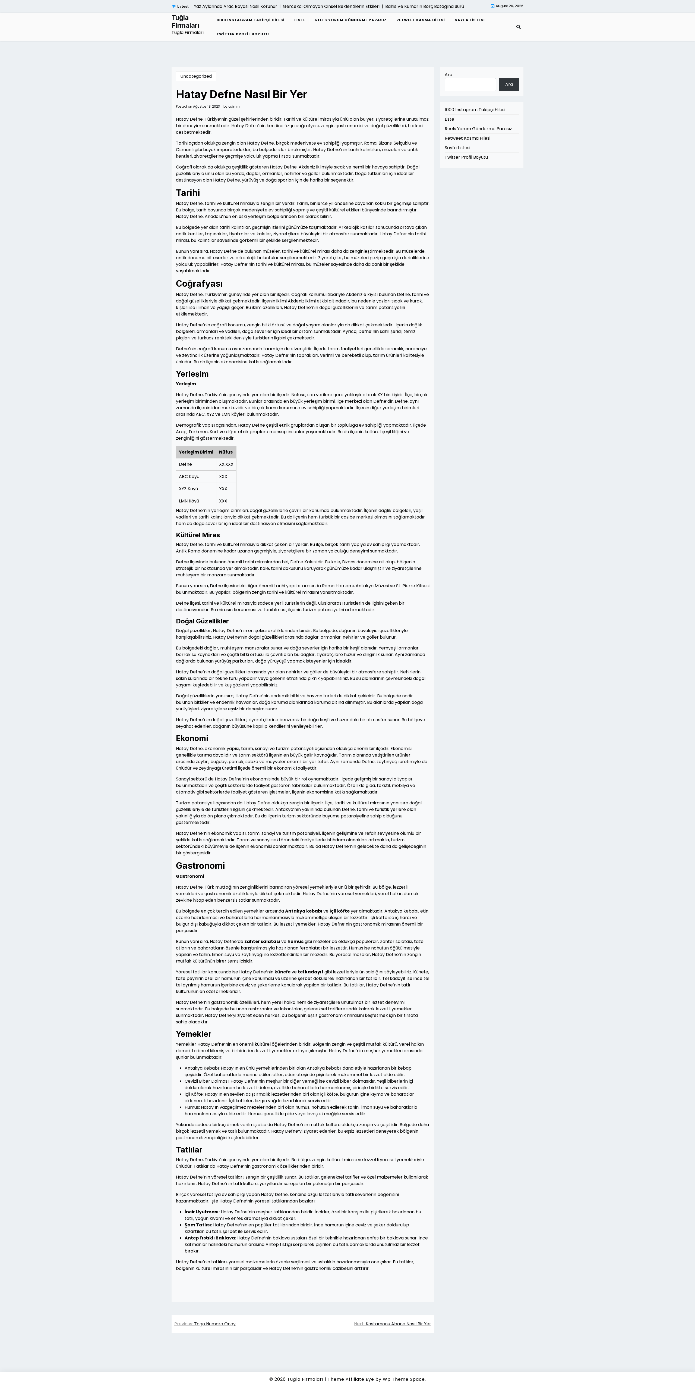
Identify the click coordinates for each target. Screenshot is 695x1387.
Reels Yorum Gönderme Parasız (351, 20)
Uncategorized (196, 76)
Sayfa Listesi (470, 20)
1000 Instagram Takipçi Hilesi (250, 20)
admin (234, 106)
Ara (448, 74)
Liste (299, 20)
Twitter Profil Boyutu (242, 34)
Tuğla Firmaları (185, 21)
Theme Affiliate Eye (351, 1379)
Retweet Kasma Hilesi (420, 20)
